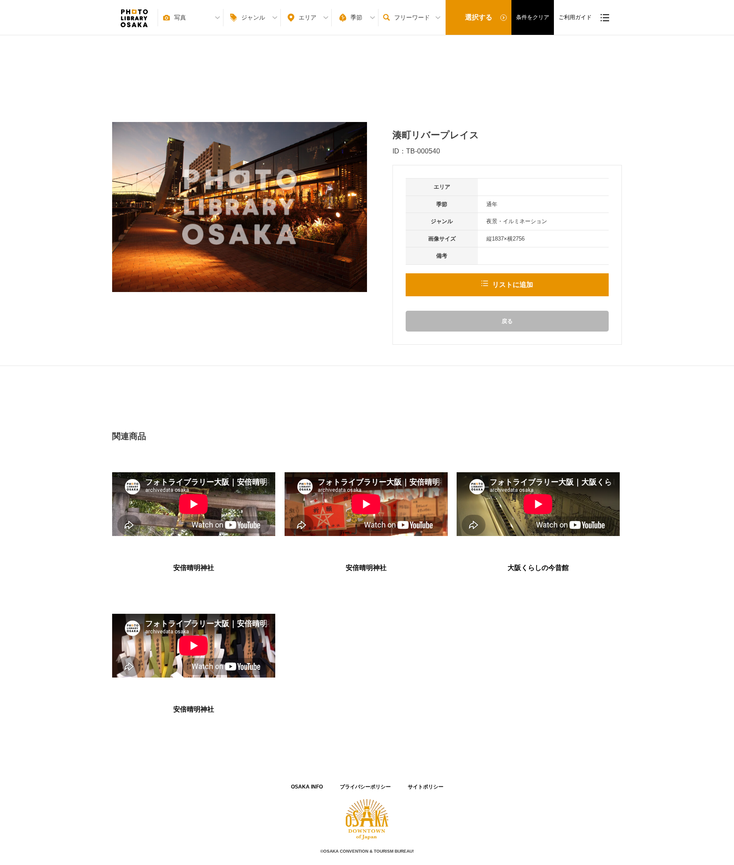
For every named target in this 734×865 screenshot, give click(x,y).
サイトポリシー (425, 787)
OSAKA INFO (307, 787)
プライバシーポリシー (365, 787)
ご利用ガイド (575, 17)
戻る (507, 321)
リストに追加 (512, 284)
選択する (478, 17)
